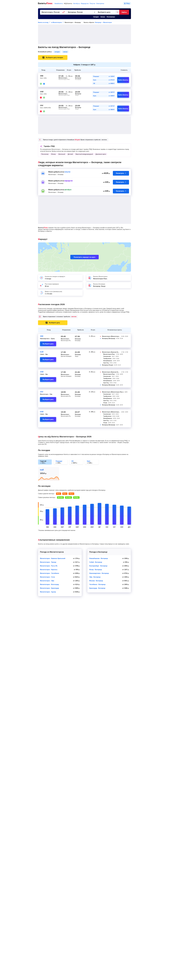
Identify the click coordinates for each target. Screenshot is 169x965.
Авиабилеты (58, 3)
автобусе (67, 189)
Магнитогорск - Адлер (48, 592)
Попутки (92, 3)
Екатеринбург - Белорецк (98, 566)
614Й (41, 352)
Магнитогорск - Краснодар (49, 588)
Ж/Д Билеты (68, 3)
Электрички (100, 3)
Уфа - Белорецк (95, 577)
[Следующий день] (117, 12)
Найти (124, 12)
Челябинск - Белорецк (97, 584)
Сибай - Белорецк (95, 562)
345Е (41, 336)
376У (41, 392)
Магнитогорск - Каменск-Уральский (52, 558)
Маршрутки (85, 3)
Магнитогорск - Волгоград (49, 584)
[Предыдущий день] (94, 12)
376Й (41, 372)
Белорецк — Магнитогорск (103, 22)
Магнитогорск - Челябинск (49, 573)
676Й (41, 412)
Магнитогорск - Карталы (48, 569)
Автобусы (76, 3)
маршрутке (68, 181)
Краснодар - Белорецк (97, 588)
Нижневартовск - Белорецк (99, 573)
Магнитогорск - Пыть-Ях (48, 566)
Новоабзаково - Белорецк (98, 558)
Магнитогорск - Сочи (47, 577)
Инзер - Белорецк (95, 569)
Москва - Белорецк (96, 581)
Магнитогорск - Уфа (47, 581)
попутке (67, 172)
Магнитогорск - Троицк (48, 562)
